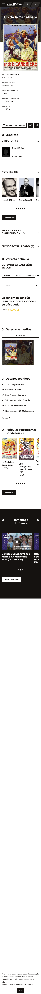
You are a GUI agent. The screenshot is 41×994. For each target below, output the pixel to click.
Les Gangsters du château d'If (25, 468)
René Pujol (7, 77)
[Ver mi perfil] (36, 4)
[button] (30, 343)
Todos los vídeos (11, 580)
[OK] (20, 990)
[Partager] (30, 125)
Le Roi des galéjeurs (8, 463)
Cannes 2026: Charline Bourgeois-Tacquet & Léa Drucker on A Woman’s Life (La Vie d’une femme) (16, 558)
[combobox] (20, 285)
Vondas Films (8, 85)
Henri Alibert (9, 200)
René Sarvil (25, 200)
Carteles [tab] (20, 335)
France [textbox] (7, 286)
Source (5, 310)
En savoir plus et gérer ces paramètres (17, 984)
